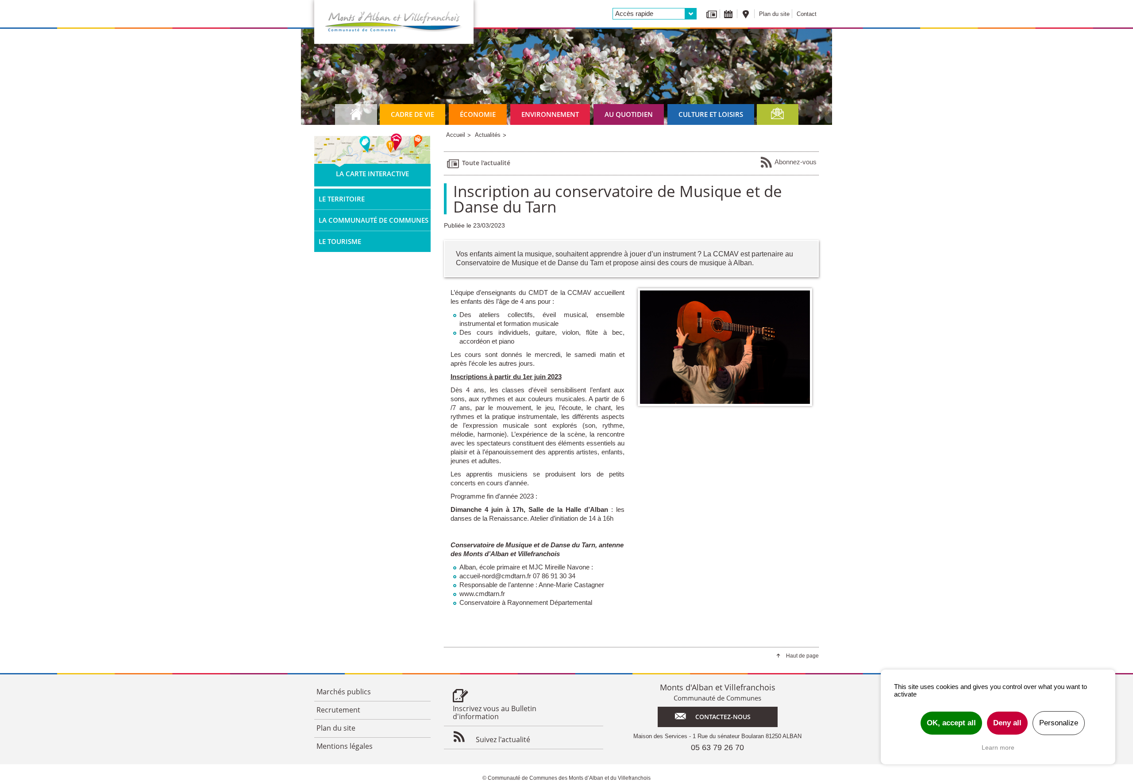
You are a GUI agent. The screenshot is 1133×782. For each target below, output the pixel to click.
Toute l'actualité (486, 163)
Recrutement (338, 709)
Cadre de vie (412, 114)
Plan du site (774, 14)
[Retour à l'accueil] (394, 22)
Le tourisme (340, 241)
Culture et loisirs (710, 114)
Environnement (550, 114)
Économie (478, 114)
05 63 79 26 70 (717, 747)
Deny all (1007, 723)
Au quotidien (629, 114)
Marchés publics (343, 691)
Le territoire (342, 198)
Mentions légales (344, 746)
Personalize (1058, 723)
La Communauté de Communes (373, 220)
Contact (807, 14)
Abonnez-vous (796, 162)
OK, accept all (951, 723)
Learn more (998, 747)
